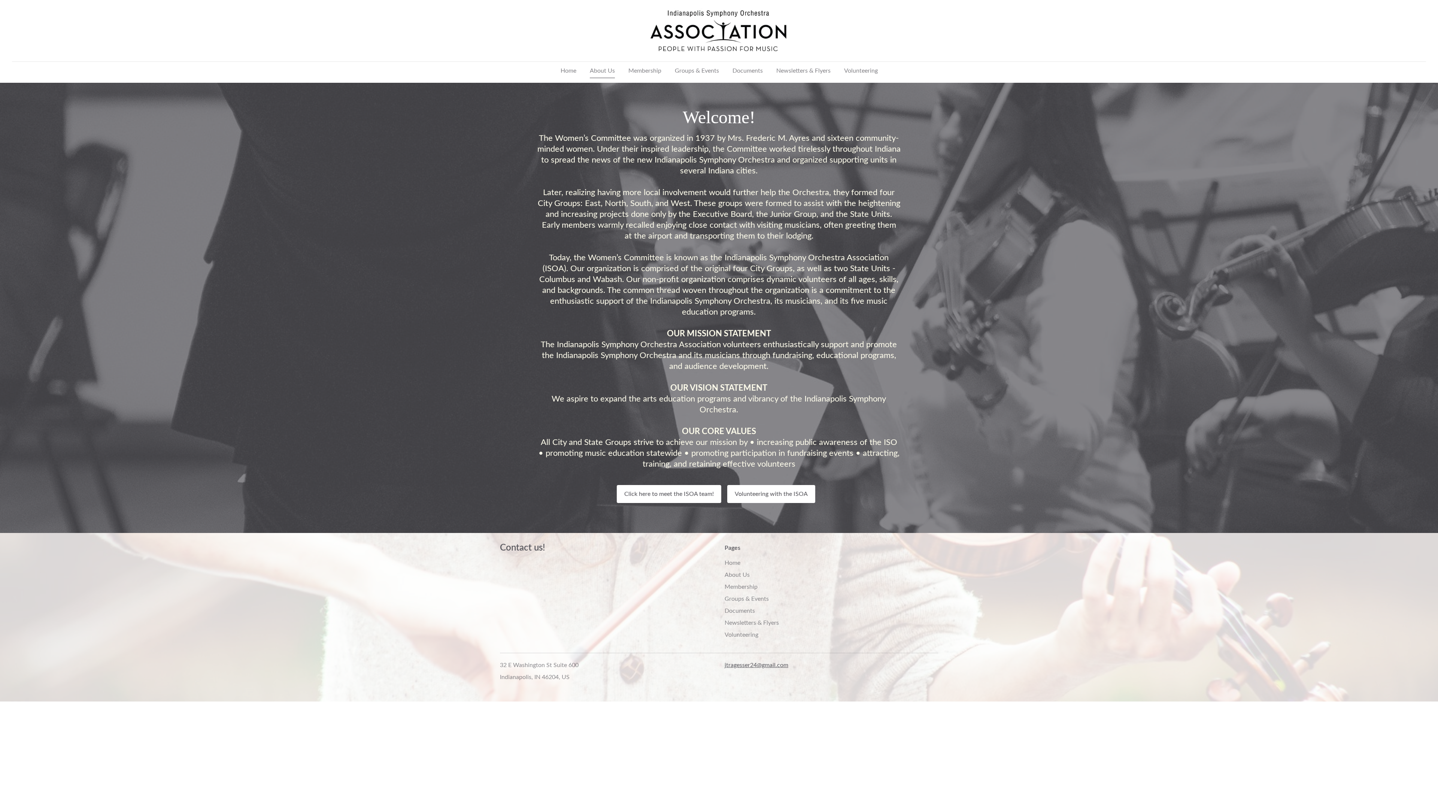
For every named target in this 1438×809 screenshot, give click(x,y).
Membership (644, 71)
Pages (732, 548)
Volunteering (861, 71)
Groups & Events (697, 71)
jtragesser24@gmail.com (756, 665)
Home (568, 71)
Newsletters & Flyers (803, 71)
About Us (602, 71)
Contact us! (522, 547)
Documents (747, 71)
